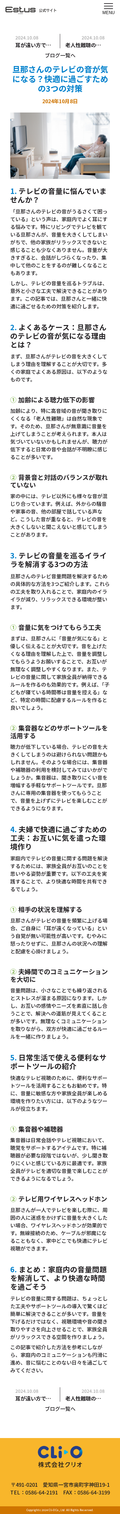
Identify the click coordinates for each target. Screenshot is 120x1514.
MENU (108, 12)
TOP (97, 1491)
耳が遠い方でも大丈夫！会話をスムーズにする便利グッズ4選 (35, 45)
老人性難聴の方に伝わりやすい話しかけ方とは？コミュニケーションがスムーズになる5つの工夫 (85, 45)
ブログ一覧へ (60, 55)
